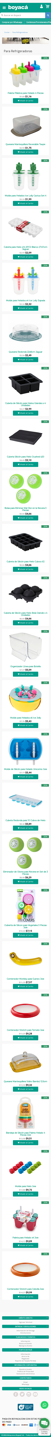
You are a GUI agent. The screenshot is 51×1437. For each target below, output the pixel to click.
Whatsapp (25, 1384)
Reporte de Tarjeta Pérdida (25, 1361)
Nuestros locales (25, 1369)
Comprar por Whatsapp (12, 22)
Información (25, 1341)
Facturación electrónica (26, 1374)
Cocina (6, 32)
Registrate (25, 1359)
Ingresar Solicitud (25, 1322)
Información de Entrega (26, 1330)
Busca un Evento (25, 1343)
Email (26, 1382)
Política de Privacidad (25, 1371)
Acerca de (25, 1356)
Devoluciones (25, 1333)
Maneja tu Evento (25, 1346)
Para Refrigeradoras (20, 32)
